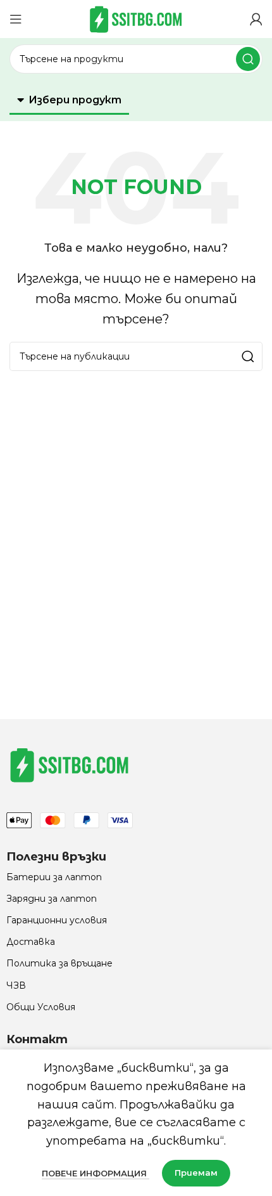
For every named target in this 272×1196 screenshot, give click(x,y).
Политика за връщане (59, 963)
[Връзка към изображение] (69, 764)
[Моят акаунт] (256, 19)
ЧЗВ (16, 985)
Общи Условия (40, 1007)
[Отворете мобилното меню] (15, 19)
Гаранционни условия (56, 920)
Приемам (196, 1172)
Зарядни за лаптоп (51, 898)
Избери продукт (74, 100)
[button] (69, 100)
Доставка (30, 941)
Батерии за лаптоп (54, 877)
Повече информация (95, 1173)
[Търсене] (248, 59)
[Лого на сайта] (136, 18)
